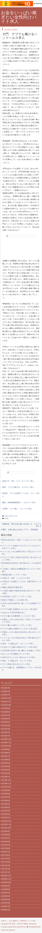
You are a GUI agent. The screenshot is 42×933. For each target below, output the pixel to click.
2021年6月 (6, 855)
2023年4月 (6, 807)
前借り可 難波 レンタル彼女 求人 (15, 600)
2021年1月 (6, 872)
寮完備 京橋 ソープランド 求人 (14, 574)
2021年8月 (6, 848)
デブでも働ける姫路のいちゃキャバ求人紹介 (19, 609)
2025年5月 (6, 722)
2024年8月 (6, 752)
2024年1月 (6, 776)
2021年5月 (6, 858)
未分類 (6, 518)
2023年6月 (6, 800)
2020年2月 (6, 910)
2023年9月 (6, 790)
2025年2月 (6, 732)
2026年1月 (6, 695)
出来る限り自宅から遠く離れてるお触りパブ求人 (21, 650)
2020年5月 (6, 899)
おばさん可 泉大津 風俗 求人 (13, 612)
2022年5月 (6, 845)
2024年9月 (6, 749)
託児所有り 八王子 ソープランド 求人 (17, 596)
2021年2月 (6, 869)
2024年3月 (6, 770)
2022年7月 (6, 838)
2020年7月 (6, 892)
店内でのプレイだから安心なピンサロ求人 (19, 657)
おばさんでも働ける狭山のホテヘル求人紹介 (19, 647)
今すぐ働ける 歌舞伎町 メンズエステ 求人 (18, 616)
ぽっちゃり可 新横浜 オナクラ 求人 (16, 654)
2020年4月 (6, 903)
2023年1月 (6, 817)
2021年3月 (6, 865)
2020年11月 (6, 879)
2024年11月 (6, 742)
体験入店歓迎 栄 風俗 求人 (12, 587)
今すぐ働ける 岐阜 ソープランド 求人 (17, 625)
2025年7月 (6, 715)
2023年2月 (6, 814)
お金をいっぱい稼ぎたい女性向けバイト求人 (19, 16)
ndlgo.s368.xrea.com (11, 516)
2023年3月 (6, 811)
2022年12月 (6, 821)
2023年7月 (6, 797)
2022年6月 (6, 841)
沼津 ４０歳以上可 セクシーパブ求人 (18, 643)
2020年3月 (6, 906)
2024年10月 (6, 746)
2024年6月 (6, 759)
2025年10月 (6, 705)
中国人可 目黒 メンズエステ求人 (16, 578)
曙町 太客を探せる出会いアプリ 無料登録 (20, 529)
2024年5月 (6, 763)
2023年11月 (6, 783)
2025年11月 (6, 701)
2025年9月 (6, 708)
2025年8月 (6, 712)
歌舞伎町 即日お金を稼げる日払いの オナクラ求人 (21, 525)
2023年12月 (6, 780)
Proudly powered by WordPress (13, 927)
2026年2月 (6, 691)
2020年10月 (6, 882)
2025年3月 (6, 729)
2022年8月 (6, 834)
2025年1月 (6, 735)
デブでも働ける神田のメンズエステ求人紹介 (19, 628)
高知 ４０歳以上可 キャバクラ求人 (17, 660)
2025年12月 (6, 698)
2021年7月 (6, 851)
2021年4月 (6, 862)
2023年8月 (6, 793)
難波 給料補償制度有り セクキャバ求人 (19, 502)
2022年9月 (6, 831)
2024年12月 (6, 739)
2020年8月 (6, 889)
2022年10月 (6, 828)
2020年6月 (6, 896)
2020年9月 (6, 886)
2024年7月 (6, 756)
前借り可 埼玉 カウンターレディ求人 (18, 481)
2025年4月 (6, 725)
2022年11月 (6, 824)
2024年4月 (6, 766)
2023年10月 (6, 787)
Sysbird (12, 930)
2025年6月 (6, 718)
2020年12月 (6, 875)
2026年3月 (6, 688)
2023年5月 (6, 804)
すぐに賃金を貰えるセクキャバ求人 (16, 664)
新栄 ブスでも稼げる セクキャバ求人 (18, 487)
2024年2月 (6, 773)
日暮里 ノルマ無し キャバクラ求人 (17, 508)
